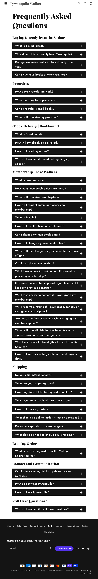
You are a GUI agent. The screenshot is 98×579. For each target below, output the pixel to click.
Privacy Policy (40, 571)
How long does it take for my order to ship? (43, 392)
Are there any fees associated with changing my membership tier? (46, 320)
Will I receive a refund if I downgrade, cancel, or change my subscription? (47, 309)
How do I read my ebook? (32, 151)
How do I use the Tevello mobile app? (39, 226)
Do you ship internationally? (33, 375)
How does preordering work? (34, 92)
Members (59, 526)
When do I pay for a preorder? (35, 100)
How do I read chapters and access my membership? (40, 207)
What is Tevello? (25, 217)
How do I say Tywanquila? (32, 492)
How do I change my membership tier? (40, 243)
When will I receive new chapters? (37, 197)
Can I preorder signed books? (34, 109)
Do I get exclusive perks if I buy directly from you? (44, 64)
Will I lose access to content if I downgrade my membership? (45, 297)
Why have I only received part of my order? (43, 400)
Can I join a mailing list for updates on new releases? (43, 473)
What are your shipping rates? (35, 383)
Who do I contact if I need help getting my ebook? (42, 161)
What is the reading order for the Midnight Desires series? (42, 453)
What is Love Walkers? (30, 180)
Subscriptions (72, 526)
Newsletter (49, 532)
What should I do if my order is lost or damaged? (47, 418)
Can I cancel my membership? (34, 263)
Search (10, 526)
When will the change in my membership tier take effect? (47, 253)
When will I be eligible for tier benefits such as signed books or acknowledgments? (45, 332)
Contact (85, 526)
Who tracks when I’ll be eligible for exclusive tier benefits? (47, 344)
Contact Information (55, 571)
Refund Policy (86, 571)
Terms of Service (71, 571)
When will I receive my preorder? (37, 117)
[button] (6, 3)
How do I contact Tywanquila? (34, 484)
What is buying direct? (30, 46)
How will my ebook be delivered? (37, 143)
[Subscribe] (50, 548)
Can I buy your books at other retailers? (41, 75)
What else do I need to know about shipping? (44, 435)
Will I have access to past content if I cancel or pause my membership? (45, 273)
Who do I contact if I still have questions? (42, 509)
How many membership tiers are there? (40, 188)
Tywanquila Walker (25, 571)
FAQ (50, 526)
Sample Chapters (37, 526)
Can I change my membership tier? (37, 235)
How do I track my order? (32, 409)
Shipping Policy (85, 573)
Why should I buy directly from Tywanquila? (43, 54)
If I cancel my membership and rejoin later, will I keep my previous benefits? (46, 285)
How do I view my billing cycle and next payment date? (47, 356)
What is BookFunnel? (29, 134)
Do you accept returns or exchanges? (39, 426)
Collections (22, 526)
